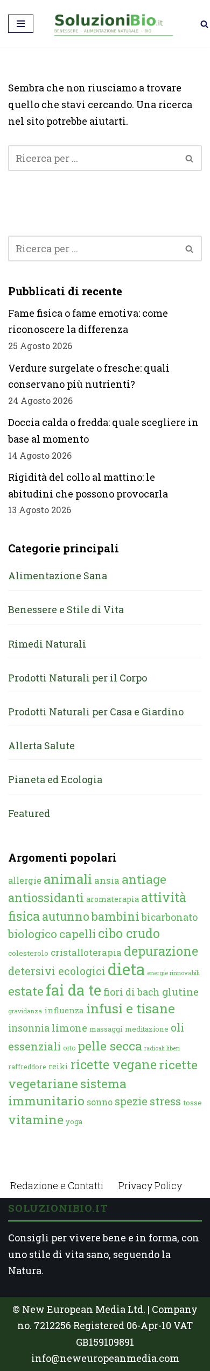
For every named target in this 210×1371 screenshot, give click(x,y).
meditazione (147, 1029)
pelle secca (110, 1046)
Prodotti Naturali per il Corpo (77, 677)
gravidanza (25, 1011)
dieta (126, 968)
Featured (29, 813)
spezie (131, 1101)
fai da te (73, 989)
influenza (64, 1010)
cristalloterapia (86, 952)
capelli (77, 933)
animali (68, 878)
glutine (180, 991)
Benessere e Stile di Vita (66, 609)
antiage (144, 879)
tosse (192, 1102)
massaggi (106, 1029)
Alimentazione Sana (57, 575)
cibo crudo (129, 933)
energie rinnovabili (173, 973)
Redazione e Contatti (56, 1185)
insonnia (29, 1028)
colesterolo (28, 953)
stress (165, 1101)
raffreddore (27, 1066)
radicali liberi (162, 1048)
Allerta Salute (41, 745)
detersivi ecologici (57, 971)
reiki (58, 1066)
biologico (32, 933)
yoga (74, 1121)
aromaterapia (112, 899)
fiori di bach (131, 991)
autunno (65, 916)
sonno (100, 1101)
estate (26, 991)
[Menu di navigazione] (20, 24)
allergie (24, 880)
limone (69, 1027)
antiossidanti (46, 897)
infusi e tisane (130, 1008)
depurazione (161, 951)
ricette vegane (114, 1064)
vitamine (36, 1119)
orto (69, 1047)
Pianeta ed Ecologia (55, 779)
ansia (107, 880)
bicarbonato (170, 917)
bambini (115, 916)
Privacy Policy (150, 1185)
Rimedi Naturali (47, 643)
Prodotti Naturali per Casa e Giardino (96, 711)
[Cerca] (204, 24)
